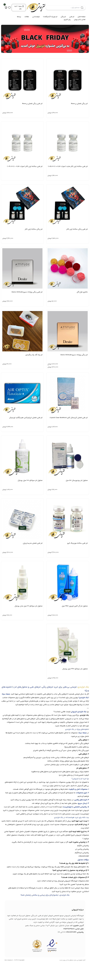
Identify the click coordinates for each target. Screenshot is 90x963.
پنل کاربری (67, 19)
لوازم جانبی (36, 17)
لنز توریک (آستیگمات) (50, 17)
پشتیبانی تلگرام (83, 845)
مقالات (26, 17)
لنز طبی (71, 17)
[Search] (82, 7)
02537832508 (69, 929)
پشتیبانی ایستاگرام (82, 852)
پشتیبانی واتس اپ (82, 849)
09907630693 (83, 856)
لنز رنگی (63, 17)
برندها (19, 17)
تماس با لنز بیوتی (79, 19)
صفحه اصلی (81, 17)
